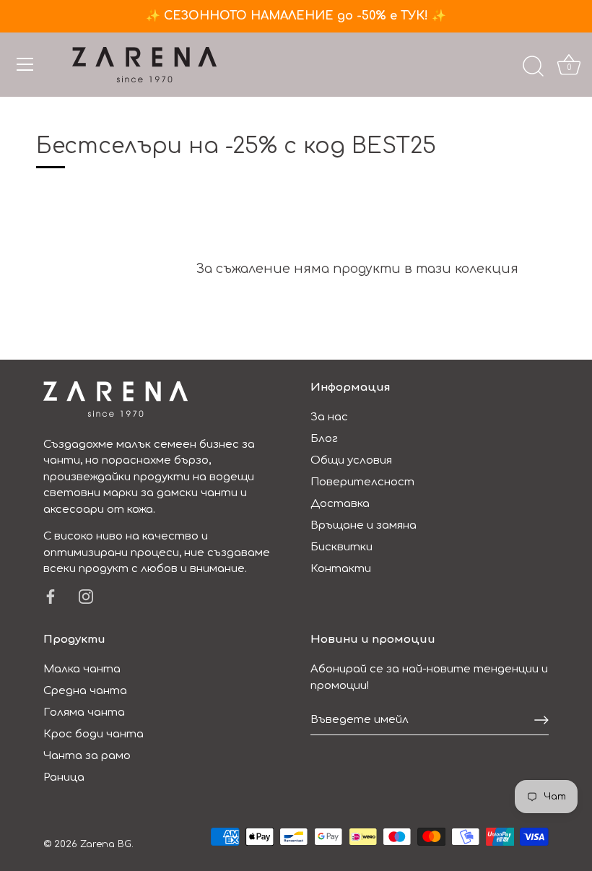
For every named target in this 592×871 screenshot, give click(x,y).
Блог (324, 439)
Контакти (340, 569)
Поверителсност (362, 482)
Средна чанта (85, 691)
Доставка (340, 504)
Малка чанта (82, 669)
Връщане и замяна (363, 525)
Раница (63, 777)
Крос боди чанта (93, 734)
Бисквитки (341, 547)
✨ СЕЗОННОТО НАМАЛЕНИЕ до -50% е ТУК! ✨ (296, 15)
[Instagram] (86, 596)
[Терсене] (533, 66)
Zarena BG (105, 844)
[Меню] (25, 64)
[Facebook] (50, 596)
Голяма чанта (84, 712)
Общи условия (351, 460)
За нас (329, 417)
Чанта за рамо (87, 756)
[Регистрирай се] (541, 720)
